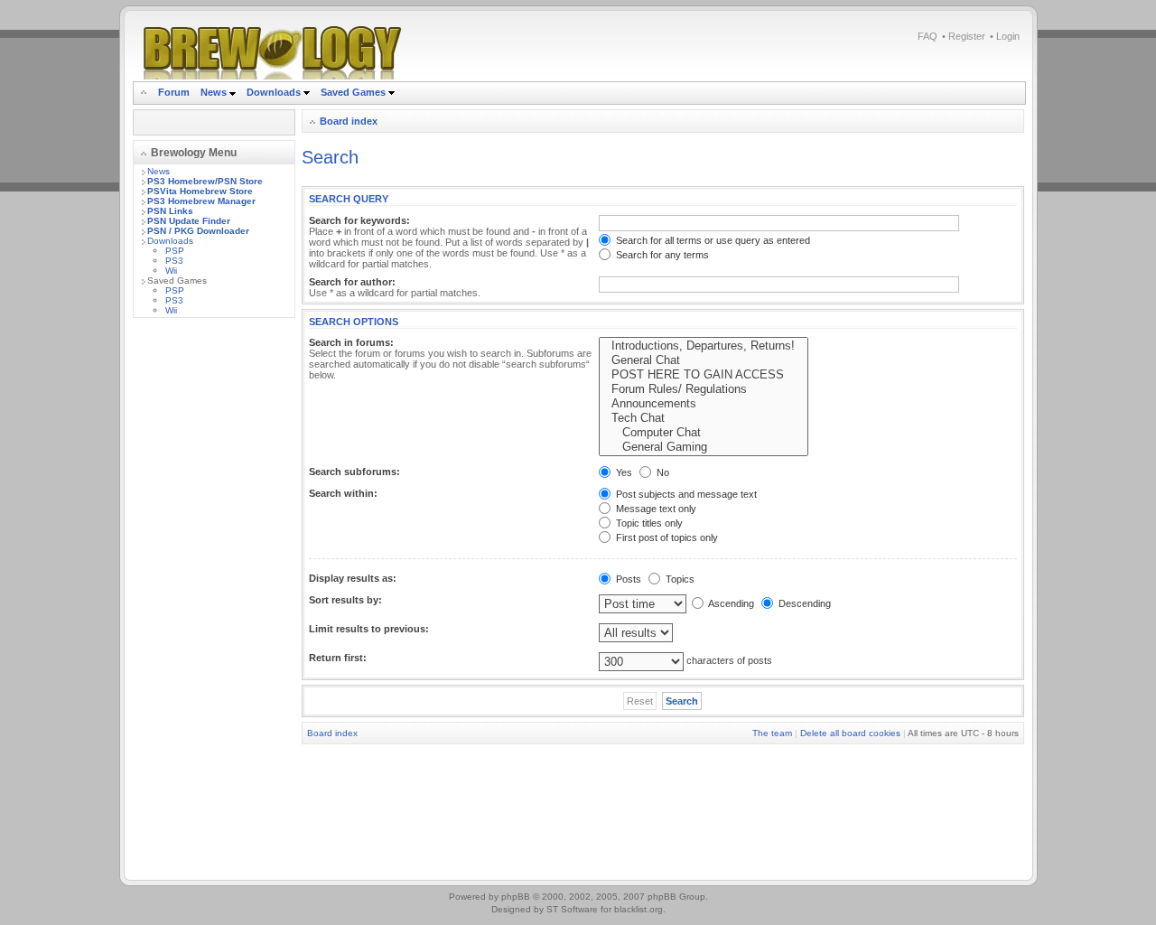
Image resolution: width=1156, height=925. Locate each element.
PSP (174, 251)
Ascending (730, 603)
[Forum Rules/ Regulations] (703, 389)
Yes (622, 472)
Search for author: (352, 281)
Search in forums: (351, 342)
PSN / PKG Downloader (198, 231)
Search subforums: (354, 471)
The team (772, 733)
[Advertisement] (214, 603)
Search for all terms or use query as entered (711, 240)
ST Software (572, 909)
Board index (349, 121)
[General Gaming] (703, 447)
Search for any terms (661, 254)
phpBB (515, 897)
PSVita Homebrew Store (200, 191)
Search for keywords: (359, 220)
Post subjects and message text (685, 494)
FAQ (927, 36)
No (661, 472)
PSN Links (170, 211)
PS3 (174, 261)
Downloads (275, 92)
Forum (174, 92)
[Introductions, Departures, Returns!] (703, 346)
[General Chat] (703, 360)
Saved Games (354, 92)
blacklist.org (638, 909)
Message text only (654, 508)
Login (1008, 36)
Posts (627, 579)
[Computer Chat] (703, 432)
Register (966, 36)
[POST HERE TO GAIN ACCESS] (703, 375)
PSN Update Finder (188, 221)
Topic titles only (648, 523)
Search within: (343, 493)
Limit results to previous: (369, 628)
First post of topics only (665, 537)
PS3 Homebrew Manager (201, 201)
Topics (679, 579)
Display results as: (352, 578)
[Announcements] (703, 404)
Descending (803, 603)
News (213, 92)
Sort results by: (345, 599)
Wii (171, 271)
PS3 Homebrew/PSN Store (205, 181)
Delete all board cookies (850, 733)
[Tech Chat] (703, 418)
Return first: (338, 657)
